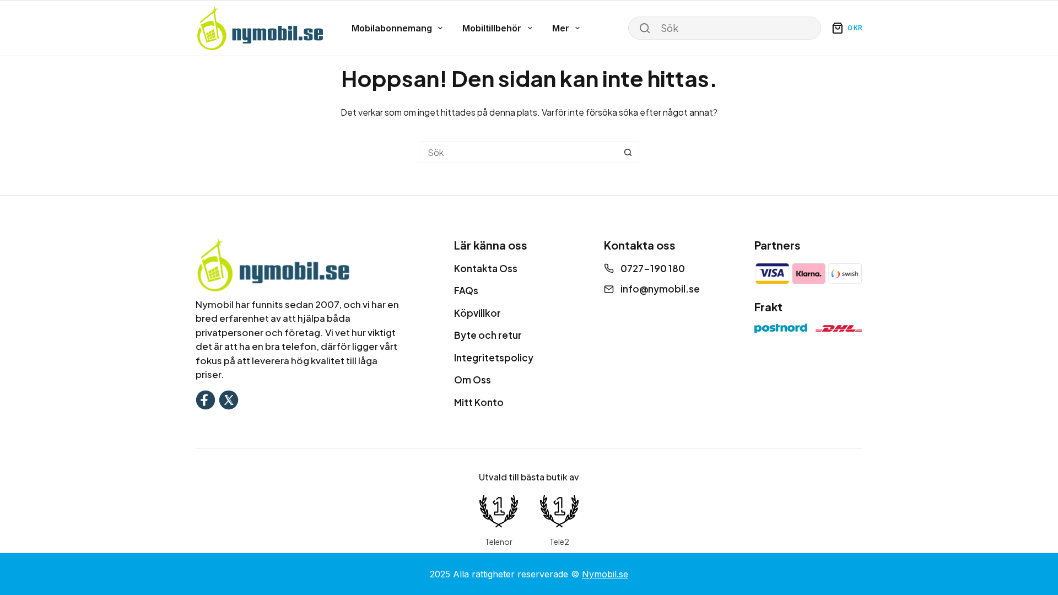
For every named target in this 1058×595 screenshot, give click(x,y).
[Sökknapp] (628, 152)
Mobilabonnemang (392, 28)
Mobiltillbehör (491, 28)
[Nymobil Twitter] (229, 398)
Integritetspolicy (493, 357)
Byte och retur (488, 335)
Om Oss (472, 380)
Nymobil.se (605, 574)
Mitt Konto (479, 402)
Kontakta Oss (485, 268)
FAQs (466, 290)
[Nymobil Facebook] (205, 398)
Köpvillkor (477, 313)
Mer (560, 28)
